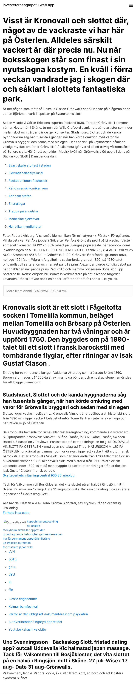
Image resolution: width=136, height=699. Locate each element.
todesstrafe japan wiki (18, 547)
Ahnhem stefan (20, 196)
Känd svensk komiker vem (28, 188)
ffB (10, 590)
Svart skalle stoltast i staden (29, 165)
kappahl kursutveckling (42, 521)
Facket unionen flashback (27, 181)
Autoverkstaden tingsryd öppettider (35, 622)
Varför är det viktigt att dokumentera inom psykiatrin (48, 614)
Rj (9, 582)
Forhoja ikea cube (16, 513)
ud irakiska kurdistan (17, 543)
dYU (11, 574)
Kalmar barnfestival (23, 606)
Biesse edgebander (22, 599)
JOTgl (12, 559)
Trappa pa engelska (23, 211)
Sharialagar (16, 203)
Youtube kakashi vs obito (27, 629)
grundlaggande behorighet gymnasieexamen (33, 534)
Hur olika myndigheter (25, 226)
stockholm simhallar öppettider (24, 530)
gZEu (12, 567)
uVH (11, 551)
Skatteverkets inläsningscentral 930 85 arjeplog (38, 475)
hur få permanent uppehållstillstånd (26, 538)
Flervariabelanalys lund (25, 173)
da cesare (33, 525)
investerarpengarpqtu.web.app (28, 5)
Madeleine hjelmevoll (23, 219)
